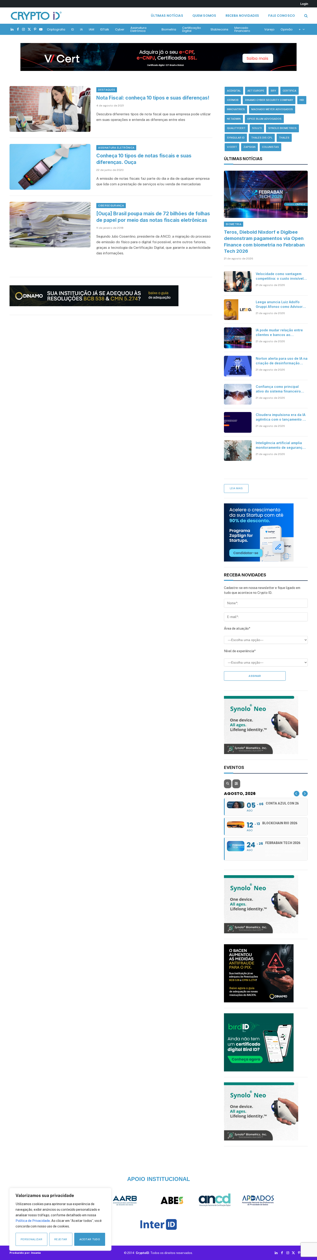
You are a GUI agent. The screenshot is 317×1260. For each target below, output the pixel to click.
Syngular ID (236, 137)
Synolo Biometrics (282, 128)
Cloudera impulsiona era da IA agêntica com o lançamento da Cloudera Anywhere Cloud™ (281, 417)
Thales (284, 137)
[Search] (305, 15)
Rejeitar (60, 1239)
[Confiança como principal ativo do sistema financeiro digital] (238, 394)
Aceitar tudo (89, 1239)
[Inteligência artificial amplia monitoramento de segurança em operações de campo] (238, 450)
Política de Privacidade (33, 1221)
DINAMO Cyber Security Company (269, 100)
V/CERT (232, 147)
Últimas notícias (167, 15)
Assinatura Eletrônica (138, 29)
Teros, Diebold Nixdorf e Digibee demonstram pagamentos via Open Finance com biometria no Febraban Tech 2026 (264, 241)
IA (81, 29)
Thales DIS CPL (261, 137)
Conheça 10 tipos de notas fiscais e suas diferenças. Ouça (143, 159)
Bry (273, 90)
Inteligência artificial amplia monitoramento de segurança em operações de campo (280, 445)
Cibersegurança (111, 205)
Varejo (269, 29)
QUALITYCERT (236, 128)
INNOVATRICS (236, 109)
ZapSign (249, 147)
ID (72, 29)
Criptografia (56, 29)
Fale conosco (281, 15)
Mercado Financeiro (242, 29)
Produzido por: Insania (25, 1252)
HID (302, 100)
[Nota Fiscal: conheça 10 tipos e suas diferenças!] (50, 109)
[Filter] (236, 783)
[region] (60, 1219)
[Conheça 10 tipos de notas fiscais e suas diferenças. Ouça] (50, 167)
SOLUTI (257, 128)
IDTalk (104, 29)
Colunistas (270, 147)
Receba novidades (242, 15)
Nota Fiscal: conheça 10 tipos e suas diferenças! (152, 98)
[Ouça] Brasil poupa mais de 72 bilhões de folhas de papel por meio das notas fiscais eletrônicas (153, 217)
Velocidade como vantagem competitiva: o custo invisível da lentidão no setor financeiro (280, 276)
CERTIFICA (289, 90)
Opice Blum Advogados (264, 118)
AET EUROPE (255, 90)
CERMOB (233, 100)
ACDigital (234, 90)
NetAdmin (234, 118)
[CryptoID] (36, 15)
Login (304, 4)
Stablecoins (219, 29)
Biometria (169, 29)
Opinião (287, 29)
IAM (91, 29)
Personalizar (31, 1239)
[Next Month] (305, 793)
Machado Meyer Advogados (272, 109)
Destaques (106, 89)
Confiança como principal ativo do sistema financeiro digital (278, 389)
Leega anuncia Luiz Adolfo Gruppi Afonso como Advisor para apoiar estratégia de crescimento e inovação (279, 304)
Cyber (119, 29)
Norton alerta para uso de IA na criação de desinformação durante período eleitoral (281, 361)
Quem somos (204, 15)
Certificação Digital (191, 29)
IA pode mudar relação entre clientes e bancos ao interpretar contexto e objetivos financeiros (279, 332)
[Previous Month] (296, 793)
